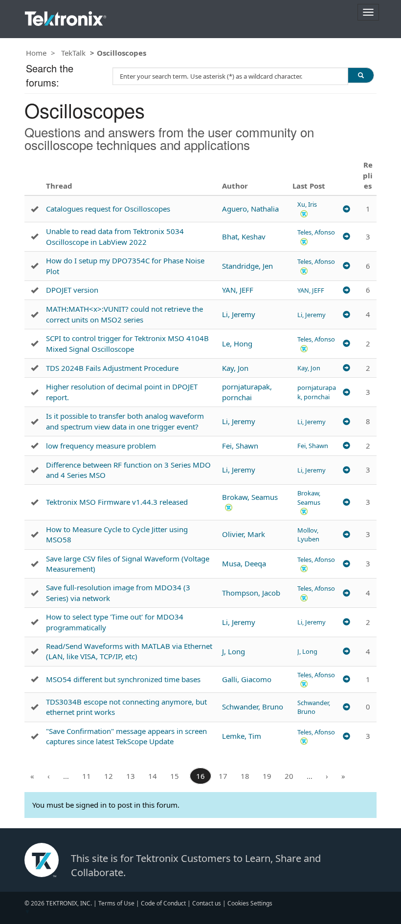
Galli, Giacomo (246, 679)
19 (267, 776)
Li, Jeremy (238, 314)
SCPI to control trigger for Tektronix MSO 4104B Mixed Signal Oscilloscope (127, 343)
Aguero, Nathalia (250, 209)
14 (152, 776)
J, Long (233, 651)
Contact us (206, 903)
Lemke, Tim (241, 736)
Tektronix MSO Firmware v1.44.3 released (117, 502)
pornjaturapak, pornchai (247, 392)
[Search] (361, 75)
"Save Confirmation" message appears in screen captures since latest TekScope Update (126, 736)
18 (245, 776)
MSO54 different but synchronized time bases (123, 679)
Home (36, 53)
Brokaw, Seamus (250, 497)
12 (108, 776)
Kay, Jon (235, 368)
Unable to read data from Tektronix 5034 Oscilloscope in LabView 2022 (115, 236)
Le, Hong (237, 343)
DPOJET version (72, 290)
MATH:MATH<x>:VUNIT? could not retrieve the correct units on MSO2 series (124, 314)
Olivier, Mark (243, 534)
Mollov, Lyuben (308, 534)
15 (174, 776)
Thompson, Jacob (251, 593)
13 (130, 776)
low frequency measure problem (101, 446)
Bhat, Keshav (244, 236)
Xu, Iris (307, 204)
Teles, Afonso (316, 232)
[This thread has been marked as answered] (34, 209)
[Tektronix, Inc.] (65, 16)
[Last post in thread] (346, 209)
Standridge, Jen (247, 266)
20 (289, 776)
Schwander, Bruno (252, 706)
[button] (304, 213)
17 (223, 776)
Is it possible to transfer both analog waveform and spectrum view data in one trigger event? (125, 421)
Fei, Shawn (240, 446)
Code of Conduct (163, 903)
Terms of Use (116, 903)
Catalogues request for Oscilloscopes (108, 209)
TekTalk (73, 53)
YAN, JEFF (237, 290)
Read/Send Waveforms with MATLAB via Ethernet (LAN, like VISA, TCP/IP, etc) (129, 651)
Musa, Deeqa (244, 563)
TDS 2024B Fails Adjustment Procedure (112, 368)
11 (86, 776)
